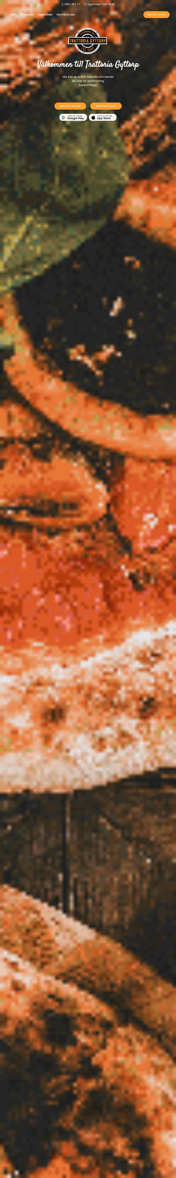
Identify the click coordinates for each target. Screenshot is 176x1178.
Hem (13, 14)
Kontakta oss (66, 14)
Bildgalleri (27, 14)
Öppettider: (101, 4)
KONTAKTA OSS (106, 106)
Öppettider (45, 14)
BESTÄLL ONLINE (70, 106)
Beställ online (156, 14)
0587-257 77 (72, 4)
